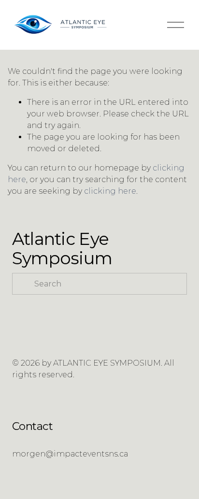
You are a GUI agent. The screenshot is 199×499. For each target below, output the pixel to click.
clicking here (110, 191)
